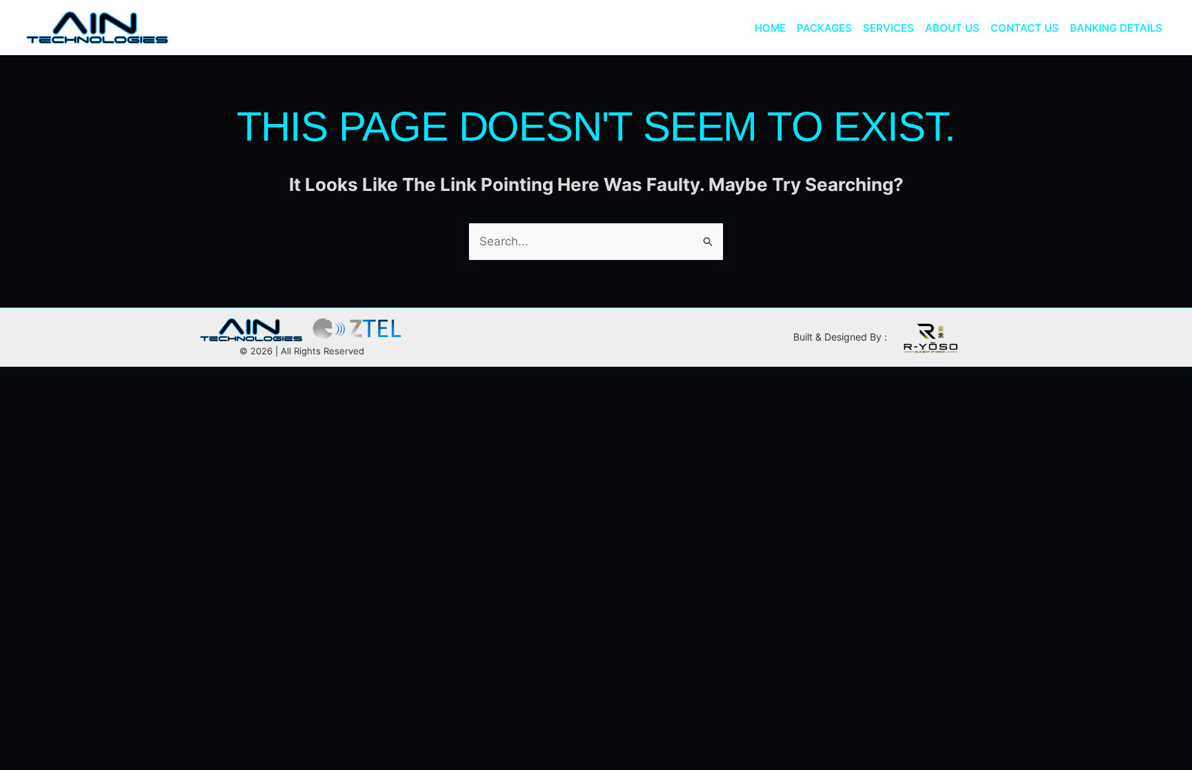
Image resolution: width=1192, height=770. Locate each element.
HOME (770, 27)
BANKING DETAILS (1116, 27)
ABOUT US (952, 27)
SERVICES (888, 27)
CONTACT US (1025, 27)
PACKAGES (824, 27)
